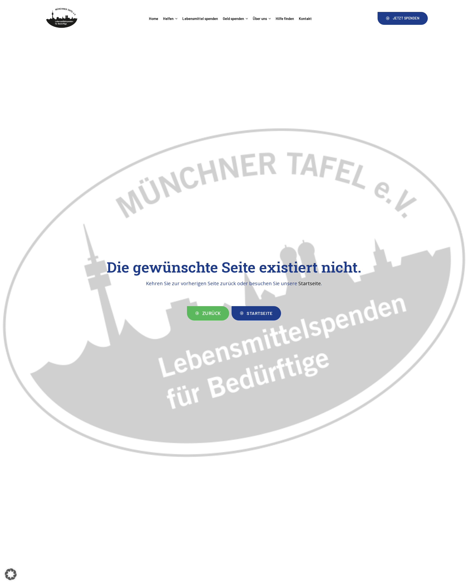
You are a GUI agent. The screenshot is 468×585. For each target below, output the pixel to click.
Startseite (309, 283)
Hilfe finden (285, 18)
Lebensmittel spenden (200, 18)
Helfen (168, 18)
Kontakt (305, 18)
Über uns (260, 18)
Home (153, 18)
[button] (403, 18)
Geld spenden (233, 18)
